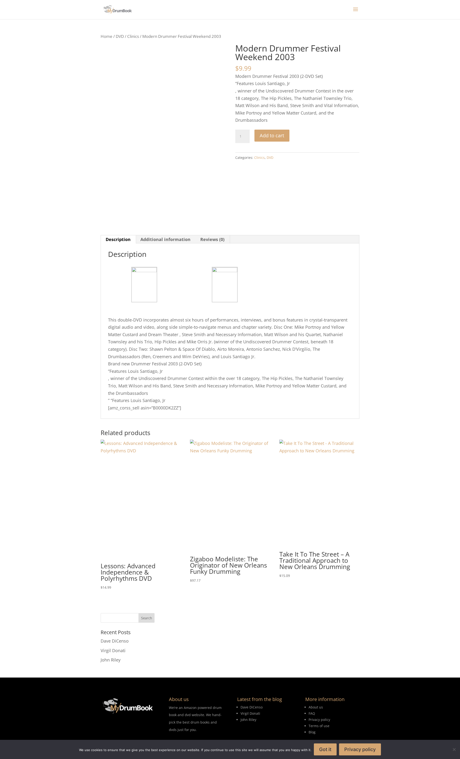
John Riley (111, 660)
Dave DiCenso (115, 641)
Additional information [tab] (165, 239)
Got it (325, 749)
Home (106, 36)
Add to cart (272, 135)
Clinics (133, 36)
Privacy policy (360, 749)
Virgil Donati (113, 650)
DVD (120, 36)
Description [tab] (118, 239)
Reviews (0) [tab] (212, 239)
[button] (216, 52)
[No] (454, 749)
